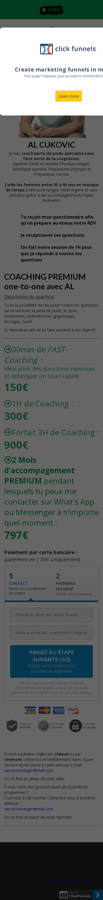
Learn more (68, 96)
